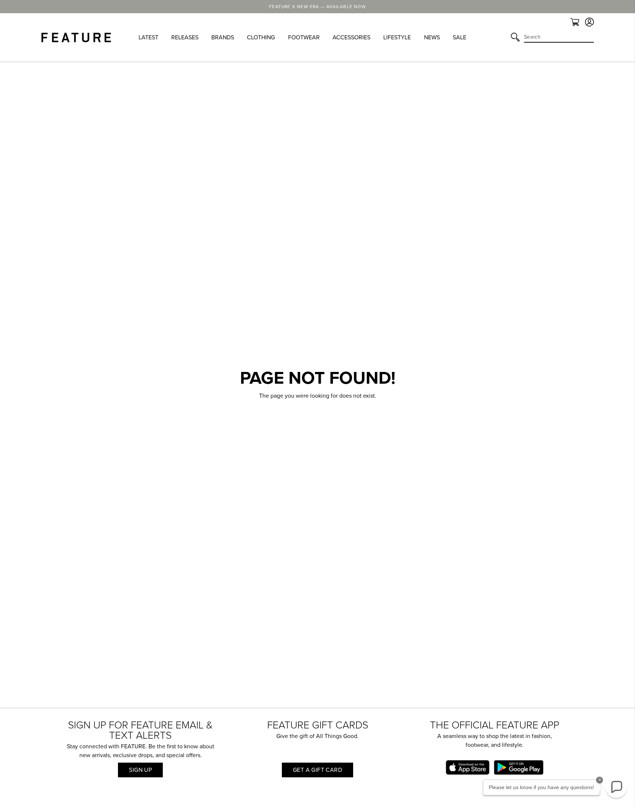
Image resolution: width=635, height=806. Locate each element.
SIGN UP (140, 770)
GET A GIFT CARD (317, 770)
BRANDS (222, 37)
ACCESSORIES (351, 37)
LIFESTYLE (397, 37)
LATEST (148, 37)
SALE (459, 37)
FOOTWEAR (304, 37)
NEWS (432, 37)
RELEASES (184, 37)
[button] (616, 787)
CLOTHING (261, 37)
